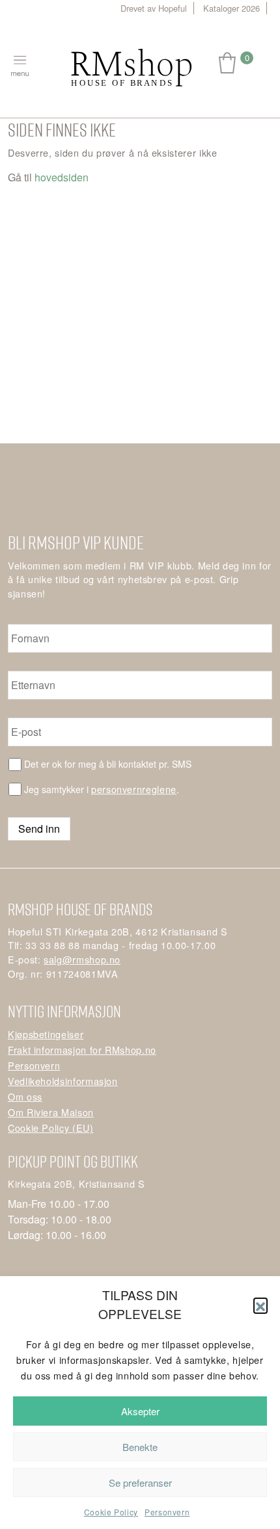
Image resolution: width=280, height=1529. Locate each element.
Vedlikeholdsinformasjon (63, 1081)
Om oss (25, 1096)
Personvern (167, 1511)
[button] (260, 1304)
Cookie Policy (111, 1511)
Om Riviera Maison (51, 1112)
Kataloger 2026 (231, 8)
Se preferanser (140, 1482)
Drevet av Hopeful (153, 8)
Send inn (39, 828)
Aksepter (140, 1411)
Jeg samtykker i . (101, 789)
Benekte (140, 1447)
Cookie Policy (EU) (51, 1127)
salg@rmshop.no (82, 959)
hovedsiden (62, 177)
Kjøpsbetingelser (45, 1034)
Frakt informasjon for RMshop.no (82, 1049)
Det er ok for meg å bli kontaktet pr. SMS (107, 763)
